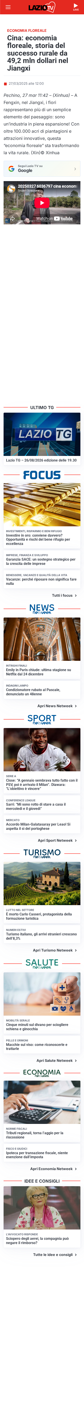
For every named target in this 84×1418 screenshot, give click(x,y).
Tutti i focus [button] (62, 595)
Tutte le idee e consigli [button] (53, 1254)
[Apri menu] (8, 7)
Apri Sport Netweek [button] (55, 840)
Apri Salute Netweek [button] (55, 1060)
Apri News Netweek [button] (55, 706)
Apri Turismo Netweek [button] (53, 950)
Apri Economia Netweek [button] (51, 1168)
